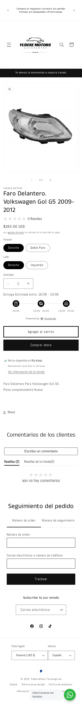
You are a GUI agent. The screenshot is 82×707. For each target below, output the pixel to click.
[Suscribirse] (61, 610)
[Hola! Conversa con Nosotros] (70, 695)
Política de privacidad (33, 684)
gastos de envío (16, 232)
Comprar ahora (41, 345)
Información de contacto (29, 691)
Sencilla (13, 248)
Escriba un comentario (41, 451)
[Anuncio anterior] (8, 10)
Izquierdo (37, 265)
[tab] (24, 520)
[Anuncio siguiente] (74, 10)
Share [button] (11, 412)
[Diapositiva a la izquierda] (31, 180)
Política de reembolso (60, 684)
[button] (9, 45)
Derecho (13, 265)
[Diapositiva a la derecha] (50, 180)
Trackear (41, 579)
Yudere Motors (38, 678)
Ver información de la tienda (26, 372)
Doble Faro (37, 248)
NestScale (50, 318)
